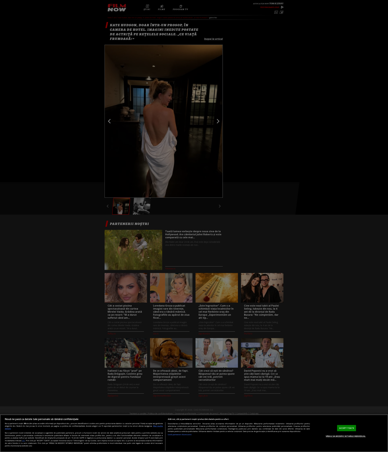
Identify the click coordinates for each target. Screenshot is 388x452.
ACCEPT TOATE (346, 428)
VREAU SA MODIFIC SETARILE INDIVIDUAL (346, 436)
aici (23, 440)
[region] (194, 433)
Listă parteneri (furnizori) (179, 434)
